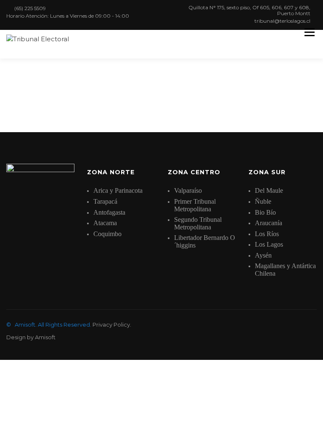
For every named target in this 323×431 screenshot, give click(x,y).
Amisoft (45, 337)
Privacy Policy (111, 324)
